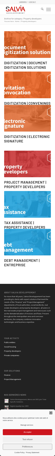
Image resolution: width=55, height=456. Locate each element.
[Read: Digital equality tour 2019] (6, 407)
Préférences (27, 447)
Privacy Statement (32, 452)
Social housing (10, 347)
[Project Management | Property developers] (27, 164)
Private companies (11, 355)
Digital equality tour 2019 (19, 406)
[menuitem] (41, 9)
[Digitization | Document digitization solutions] (27, 44)
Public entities (9, 342)
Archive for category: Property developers (23, 18)
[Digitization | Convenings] (27, 85)
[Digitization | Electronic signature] (27, 118)
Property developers (12, 351)
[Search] (41, 9)
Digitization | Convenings (27, 103)
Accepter (28, 432)
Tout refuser (27, 439)
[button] (51, 413)
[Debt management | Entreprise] (27, 242)
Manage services (27, 425)
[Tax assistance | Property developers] (27, 204)
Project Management (12, 379)
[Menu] (47, 9)
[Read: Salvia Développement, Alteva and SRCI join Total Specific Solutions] (6, 401)
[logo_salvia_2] (23, 9)
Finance (7, 375)
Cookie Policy (19, 452)
